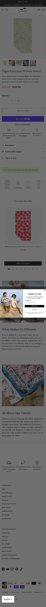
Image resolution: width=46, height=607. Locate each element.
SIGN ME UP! (34, 306)
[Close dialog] (44, 290)
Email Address (28, 300)
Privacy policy (39, 313)
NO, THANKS (34, 309)
